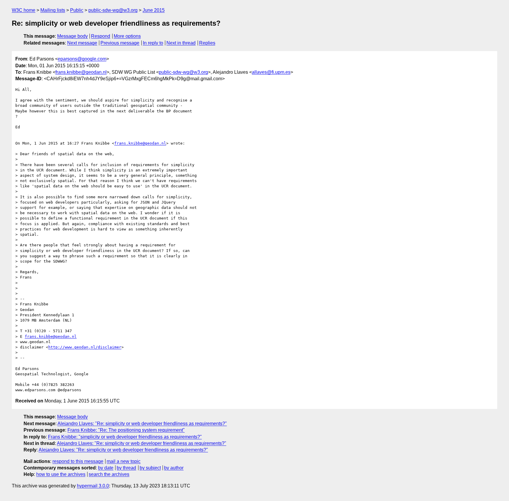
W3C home (23, 10)
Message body (72, 36)
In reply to (153, 42)
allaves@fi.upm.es (271, 72)
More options (127, 36)
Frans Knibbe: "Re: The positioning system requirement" (126, 430)
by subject (150, 467)
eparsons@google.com (82, 58)
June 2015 (154, 10)
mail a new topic (124, 461)
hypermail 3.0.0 (93, 485)
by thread (126, 467)
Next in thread (181, 42)
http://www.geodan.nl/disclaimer (84, 347)
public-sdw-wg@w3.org (113, 10)
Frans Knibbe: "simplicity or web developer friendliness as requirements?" (125, 436)
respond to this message (77, 461)
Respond (100, 36)
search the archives (109, 474)
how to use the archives (60, 474)
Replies (207, 42)
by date (105, 467)
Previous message (119, 42)
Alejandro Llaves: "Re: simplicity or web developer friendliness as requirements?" (142, 423)
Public (76, 10)
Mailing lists (52, 10)
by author (174, 467)
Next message (82, 42)
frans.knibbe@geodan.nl (81, 72)
